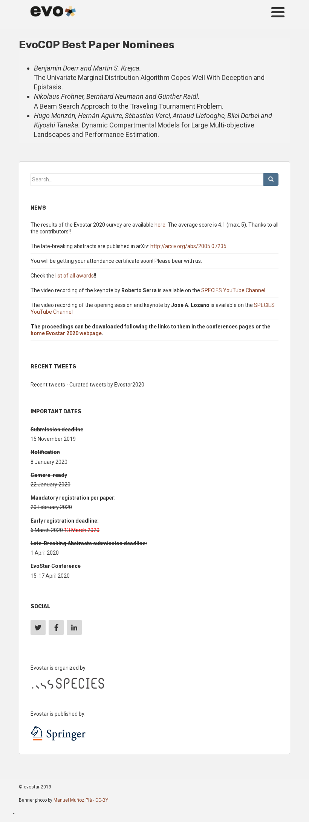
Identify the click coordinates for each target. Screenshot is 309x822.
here (159, 225)
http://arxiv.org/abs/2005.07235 (188, 246)
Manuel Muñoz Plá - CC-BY (81, 800)
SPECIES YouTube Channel (233, 290)
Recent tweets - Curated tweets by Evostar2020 (87, 385)
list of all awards (74, 276)
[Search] (270, 179)
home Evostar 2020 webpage (66, 333)
